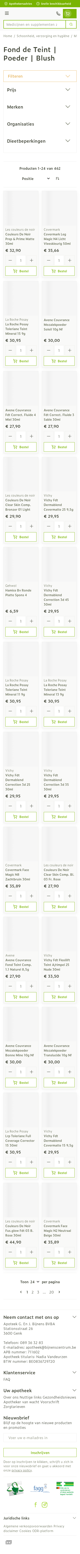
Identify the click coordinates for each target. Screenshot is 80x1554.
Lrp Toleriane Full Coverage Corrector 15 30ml (20, 1140)
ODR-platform (42, 1530)
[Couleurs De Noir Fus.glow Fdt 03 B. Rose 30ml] (21, 1200)
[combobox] (34, 24)
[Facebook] (35, 1505)
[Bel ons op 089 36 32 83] (58, 14)
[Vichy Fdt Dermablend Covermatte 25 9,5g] (59, 474)
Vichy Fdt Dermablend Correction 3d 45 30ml (56, 597)
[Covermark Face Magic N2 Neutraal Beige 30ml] (59, 1200)
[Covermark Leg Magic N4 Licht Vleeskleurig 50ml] (59, 208)
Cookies (25, 1530)
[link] (22, 1292)
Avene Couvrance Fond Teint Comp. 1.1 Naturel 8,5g (18, 964)
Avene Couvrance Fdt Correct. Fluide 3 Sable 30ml (59, 415)
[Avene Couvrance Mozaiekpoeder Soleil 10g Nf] (59, 298)
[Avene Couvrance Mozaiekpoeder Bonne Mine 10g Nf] (21, 1024)
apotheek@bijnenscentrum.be (51, 1347)
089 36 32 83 (31, 1342)
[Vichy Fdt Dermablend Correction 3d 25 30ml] (21, 749)
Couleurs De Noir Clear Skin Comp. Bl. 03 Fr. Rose (59, 874)
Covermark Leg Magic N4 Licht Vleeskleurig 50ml (57, 239)
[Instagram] (44, 1505)
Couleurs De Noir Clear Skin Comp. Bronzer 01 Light (18, 505)
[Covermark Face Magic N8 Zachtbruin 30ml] (21, 844)
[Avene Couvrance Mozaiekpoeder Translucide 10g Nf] (59, 1024)
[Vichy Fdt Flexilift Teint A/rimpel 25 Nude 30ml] (59, 934)
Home (7, 36)
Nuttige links (31, 1397)
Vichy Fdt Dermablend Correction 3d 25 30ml (17, 782)
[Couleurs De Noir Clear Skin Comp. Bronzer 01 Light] (21, 474)
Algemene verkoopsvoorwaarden (27, 1526)
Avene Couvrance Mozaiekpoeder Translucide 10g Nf (58, 1050)
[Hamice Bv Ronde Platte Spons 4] (21, 564)
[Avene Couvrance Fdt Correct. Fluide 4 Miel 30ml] (21, 388)
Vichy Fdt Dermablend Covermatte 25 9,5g (58, 505)
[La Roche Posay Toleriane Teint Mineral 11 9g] (21, 659)
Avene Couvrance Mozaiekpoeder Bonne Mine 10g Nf (19, 1050)
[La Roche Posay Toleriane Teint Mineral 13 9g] (59, 659)
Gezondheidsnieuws (59, 1397)
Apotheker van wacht (21, 1401)
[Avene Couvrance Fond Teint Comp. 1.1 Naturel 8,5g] (21, 934)
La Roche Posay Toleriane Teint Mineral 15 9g (17, 329)
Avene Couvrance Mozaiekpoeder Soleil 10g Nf (57, 324)
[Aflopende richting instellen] (57, 178)
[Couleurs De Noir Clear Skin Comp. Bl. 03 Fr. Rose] (59, 844)
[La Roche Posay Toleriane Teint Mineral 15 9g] (21, 298)
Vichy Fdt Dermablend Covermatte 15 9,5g (58, 1140)
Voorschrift (49, 1401)
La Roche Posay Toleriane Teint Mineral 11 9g (17, 689)
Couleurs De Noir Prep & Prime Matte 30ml (19, 239)
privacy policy (22, 1470)
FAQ (6, 1379)
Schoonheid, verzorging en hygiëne (43, 36)
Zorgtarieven (14, 1406)
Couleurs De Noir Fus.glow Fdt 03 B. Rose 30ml (19, 1230)
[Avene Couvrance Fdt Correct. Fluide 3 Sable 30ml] (59, 388)
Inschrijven (40, 1452)
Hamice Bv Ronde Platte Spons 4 (18, 592)
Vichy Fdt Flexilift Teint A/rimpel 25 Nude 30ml (57, 964)
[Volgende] (58, 1292)
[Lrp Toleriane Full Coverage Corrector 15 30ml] (21, 1110)
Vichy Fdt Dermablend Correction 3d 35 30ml (56, 782)
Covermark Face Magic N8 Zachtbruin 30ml (17, 874)
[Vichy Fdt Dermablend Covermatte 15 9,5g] (59, 1110)
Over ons (11, 1397)
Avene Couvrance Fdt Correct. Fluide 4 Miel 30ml (20, 415)
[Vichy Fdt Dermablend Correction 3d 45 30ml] (59, 564)
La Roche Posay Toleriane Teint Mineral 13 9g (55, 689)
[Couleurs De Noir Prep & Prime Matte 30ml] (21, 208)
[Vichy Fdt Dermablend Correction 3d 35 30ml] (59, 749)
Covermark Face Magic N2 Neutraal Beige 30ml (57, 1230)
